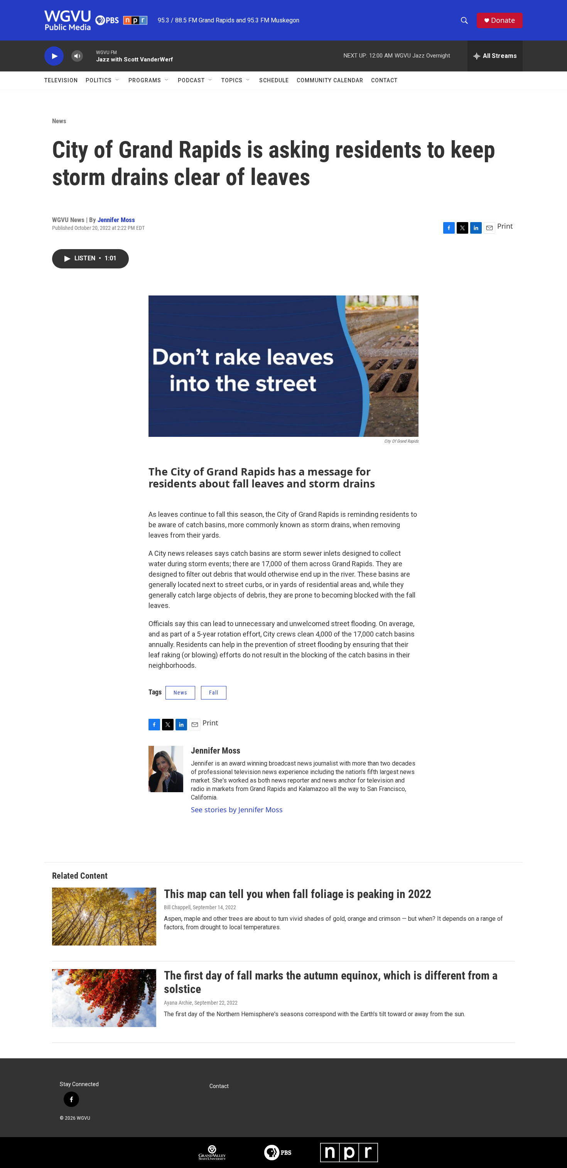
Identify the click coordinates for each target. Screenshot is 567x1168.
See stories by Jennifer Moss (237, 809)
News (59, 121)
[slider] (89, 56)
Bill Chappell (177, 907)
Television (61, 80)
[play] (54, 56)
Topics (232, 80)
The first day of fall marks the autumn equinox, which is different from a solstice (331, 982)
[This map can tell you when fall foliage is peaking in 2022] (104, 917)
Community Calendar (330, 80)
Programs (144, 80)
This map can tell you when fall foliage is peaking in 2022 (297, 894)
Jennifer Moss (116, 220)
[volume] (77, 56)
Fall (213, 692)
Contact (384, 80)
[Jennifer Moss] (165, 769)
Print (505, 226)
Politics (99, 80)
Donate (503, 20)
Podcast (191, 80)
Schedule (274, 80)
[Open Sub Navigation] (118, 80)
